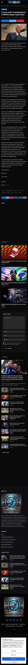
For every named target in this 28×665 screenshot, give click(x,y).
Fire (22, 190)
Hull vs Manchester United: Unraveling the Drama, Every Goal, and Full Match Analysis (18, 431)
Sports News (19, 626)
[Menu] (2, 2)
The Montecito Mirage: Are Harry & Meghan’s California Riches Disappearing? (17, 417)
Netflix (8, 192)
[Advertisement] (14, 67)
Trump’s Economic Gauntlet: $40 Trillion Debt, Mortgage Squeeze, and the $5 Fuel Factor (18, 438)
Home (2, 534)
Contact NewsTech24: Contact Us (8, 539)
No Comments (15, 17)
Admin (3, 17)
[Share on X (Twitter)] (12, 21)
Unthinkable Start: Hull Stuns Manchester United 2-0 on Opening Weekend (17, 410)
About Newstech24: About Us (7, 537)
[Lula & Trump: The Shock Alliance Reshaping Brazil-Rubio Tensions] (14, 274)
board (3, 190)
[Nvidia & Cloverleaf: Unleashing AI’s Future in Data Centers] (14, 295)
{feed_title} (7, 185)
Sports (3, 373)
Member (3, 192)
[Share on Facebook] (5, 21)
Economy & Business (10, 626)
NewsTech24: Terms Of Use (7, 546)
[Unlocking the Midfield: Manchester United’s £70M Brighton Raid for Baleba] (5, 446)
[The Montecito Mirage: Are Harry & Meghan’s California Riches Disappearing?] (5, 417)
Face (19, 190)
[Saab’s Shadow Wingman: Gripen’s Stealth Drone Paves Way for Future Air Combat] (5, 389)
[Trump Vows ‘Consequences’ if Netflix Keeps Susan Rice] (14, 32)
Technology (4, 9)
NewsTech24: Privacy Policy (7, 542)
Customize (13, 651)
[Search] (26, 2)
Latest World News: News (11, 624)
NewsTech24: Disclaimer (6, 544)
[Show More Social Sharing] (25, 21)
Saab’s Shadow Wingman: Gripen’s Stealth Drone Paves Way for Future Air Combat (18, 389)
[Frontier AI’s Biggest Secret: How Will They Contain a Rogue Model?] (14, 252)
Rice (12, 192)
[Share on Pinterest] (20, 21)
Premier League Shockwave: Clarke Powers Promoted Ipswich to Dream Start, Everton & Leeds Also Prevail (12, 377)
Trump (20, 192)
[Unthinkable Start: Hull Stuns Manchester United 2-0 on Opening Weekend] (5, 410)
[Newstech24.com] (14, 2)
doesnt (15, 190)
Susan (15, 192)
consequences (9, 190)
